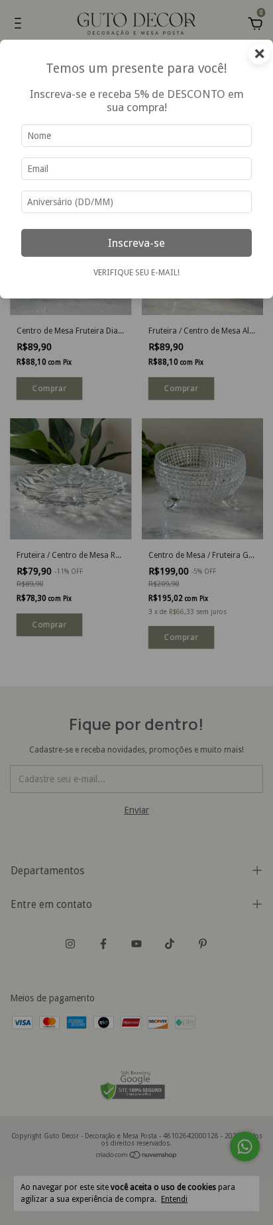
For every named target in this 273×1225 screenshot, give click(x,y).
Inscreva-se (136, 243)
